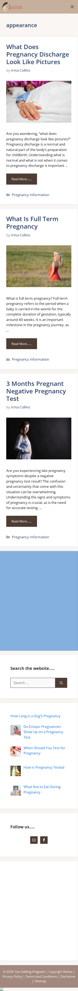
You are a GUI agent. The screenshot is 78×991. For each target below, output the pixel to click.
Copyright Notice (60, 971)
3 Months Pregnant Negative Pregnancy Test (36, 391)
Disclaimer (68, 976)
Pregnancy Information (30, 194)
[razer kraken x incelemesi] (39, 989)
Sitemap (40, 981)
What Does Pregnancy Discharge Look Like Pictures (37, 54)
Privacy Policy (12, 976)
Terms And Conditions (41, 976)
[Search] (61, 683)
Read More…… (21, 179)
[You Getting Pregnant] (12, 7)
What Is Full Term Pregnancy (32, 222)
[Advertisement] (39, 600)
